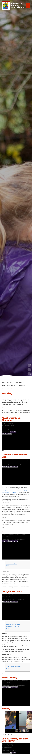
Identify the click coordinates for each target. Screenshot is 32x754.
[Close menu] (28, 5)
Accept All (13, 431)
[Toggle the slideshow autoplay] (29, 373)
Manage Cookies (6, 433)
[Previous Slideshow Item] (29, 369)
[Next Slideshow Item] (29, 365)
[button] (7, 720)
